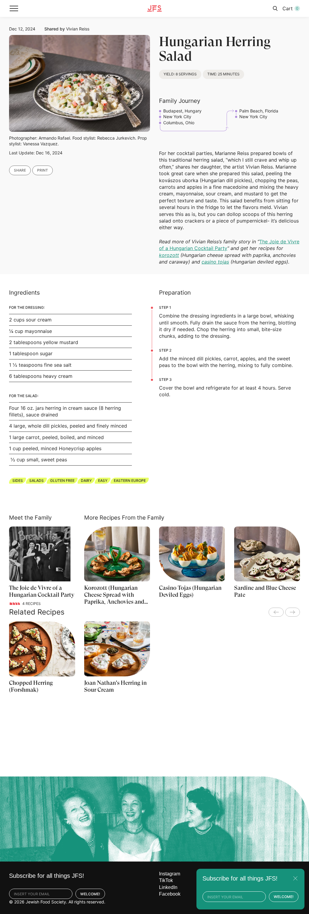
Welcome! (90, 894)
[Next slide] (292, 612)
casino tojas (215, 262)
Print (42, 170)
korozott (169, 255)
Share (20, 170)
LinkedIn (168, 887)
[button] (14, 8)
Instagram (169, 873)
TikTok (166, 880)
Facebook (169, 894)
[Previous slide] (276, 612)
